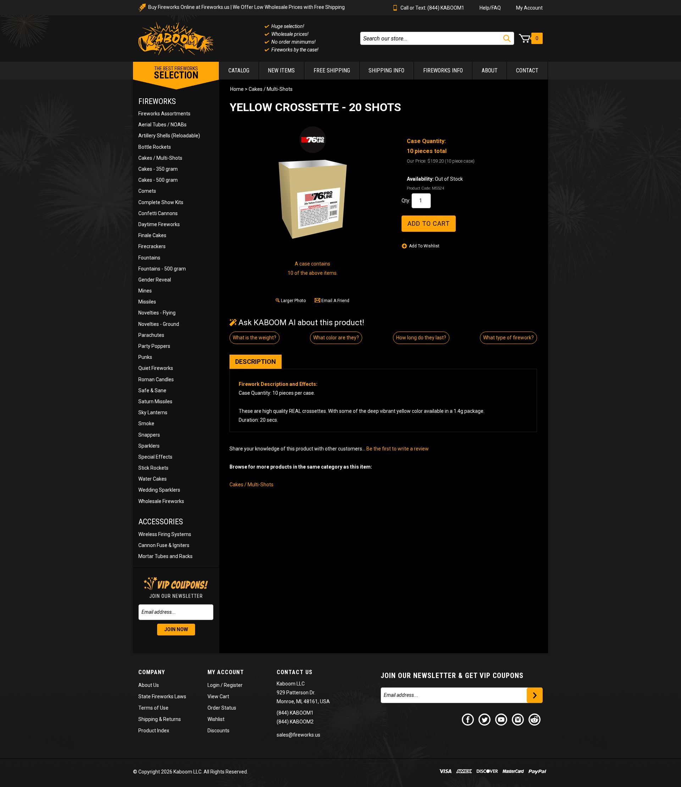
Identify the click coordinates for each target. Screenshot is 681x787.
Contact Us (294, 672)
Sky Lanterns (152, 412)
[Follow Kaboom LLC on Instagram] (518, 719)
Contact (527, 70)
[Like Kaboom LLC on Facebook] (468, 719)
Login (213, 685)
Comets (147, 191)
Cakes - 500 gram (158, 180)
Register (233, 685)
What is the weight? (254, 337)
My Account (529, 7)
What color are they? (336, 337)
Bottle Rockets (154, 147)
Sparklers (149, 446)
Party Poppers (154, 346)
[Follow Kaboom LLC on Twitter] (485, 719)
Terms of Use (153, 708)
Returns (172, 719)
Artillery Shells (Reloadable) (169, 135)
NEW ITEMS (281, 70)
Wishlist (216, 719)
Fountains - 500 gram (162, 269)
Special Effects (155, 457)
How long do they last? (421, 337)
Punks (145, 357)
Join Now (176, 629)
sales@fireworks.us (298, 735)
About (490, 70)
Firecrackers (152, 246)
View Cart (218, 696)
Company (151, 672)
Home (237, 89)
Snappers (149, 435)
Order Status (221, 708)
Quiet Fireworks (155, 368)
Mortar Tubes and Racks (165, 556)
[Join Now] (535, 695)
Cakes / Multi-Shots (160, 158)
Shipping (148, 719)
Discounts (218, 730)
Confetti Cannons (158, 213)
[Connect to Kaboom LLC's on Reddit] (535, 719)
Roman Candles (156, 379)
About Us (148, 685)
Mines (145, 291)
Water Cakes (152, 479)
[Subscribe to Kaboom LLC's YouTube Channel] (501, 719)
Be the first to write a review (397, 449)
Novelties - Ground (158, 324)
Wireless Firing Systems (164, 534)
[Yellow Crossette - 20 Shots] (312, 199)
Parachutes (151, 335)
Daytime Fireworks (159, 224)
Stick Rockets (153, 468)
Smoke (146, 423)
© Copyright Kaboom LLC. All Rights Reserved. (190, 772)
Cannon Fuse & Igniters (163, 545)
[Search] (507, 38)
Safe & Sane (152, 390)
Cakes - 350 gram (158, 169)
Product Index (153, 730)
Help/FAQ (490, 7)
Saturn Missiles (155, 401)
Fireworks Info (443, 70)
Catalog (238, 70)
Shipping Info (386, 70)
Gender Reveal (154, 280)
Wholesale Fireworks (161, 501)
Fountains (149, 258)
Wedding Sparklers (159, 490)
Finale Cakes (152, 235)
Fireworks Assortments (164, 113)
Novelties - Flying (157, 313)
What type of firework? (508, 337)
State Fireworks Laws (162, 696)
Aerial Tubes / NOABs (162, 124)
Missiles (147, 302)
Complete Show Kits (160, 202)
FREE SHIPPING (332, 70)
